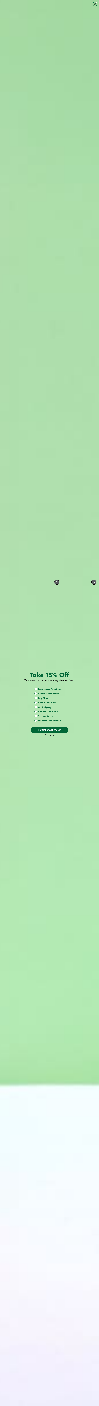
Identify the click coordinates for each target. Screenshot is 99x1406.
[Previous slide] (56, 582)
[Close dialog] (95, 4)
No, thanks (49, 734)
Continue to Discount (49, 730)
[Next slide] (93, 582)
